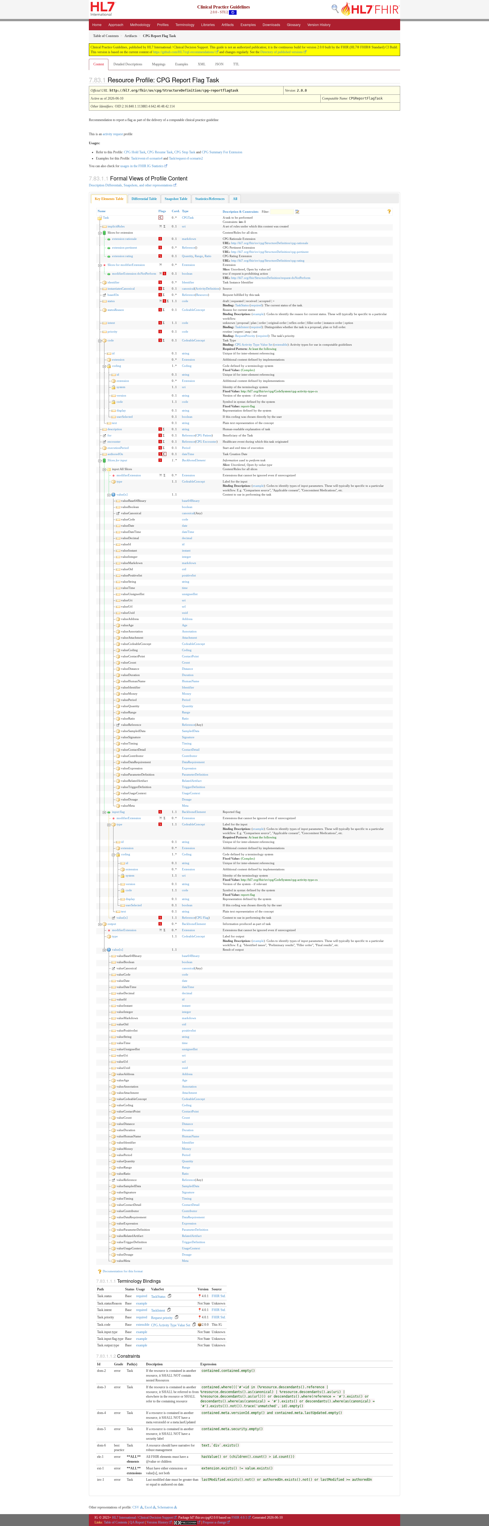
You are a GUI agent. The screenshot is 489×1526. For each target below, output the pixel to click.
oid (184, 569)
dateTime (188, 454)
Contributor (189, 755)
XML (201, 64)
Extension (188, 264)
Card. (176, 211)
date (184, 525)
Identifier (188, 282)
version (121, 395)
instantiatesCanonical (121, 288)
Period (186, 447)
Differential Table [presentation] (144, 199)
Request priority (162, 1318)
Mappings (159, 64)
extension (118, 359)
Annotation (189, 631)
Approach (115, 24)
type (119, 481)
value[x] (122, 494)
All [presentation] (235, 199)
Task (106, 217)
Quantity (187, 256)
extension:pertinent (124, 247)
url (184, 606)
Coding (187, 365)
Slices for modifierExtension (126, 264)
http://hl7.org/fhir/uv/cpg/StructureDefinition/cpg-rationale (269, 243)
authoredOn (115, 454)
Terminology (184, 24)
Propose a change (214, 1522)
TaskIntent (242, 327)
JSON (219, 64)
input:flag (118, 811)
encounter (114, 441)
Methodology (140, 24)
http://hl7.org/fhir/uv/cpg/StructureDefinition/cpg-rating (267, 260)
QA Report (137, 1522)
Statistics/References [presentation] (210, 199)
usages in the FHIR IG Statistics (142, 166)
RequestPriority (245, 335)
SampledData (190, 731)
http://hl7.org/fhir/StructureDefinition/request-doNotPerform (270, 277)
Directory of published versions (281, 52)
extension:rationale (124, 238)
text (114, 423)
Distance (187, 668)
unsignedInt (190, 594)
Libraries (208, 24)
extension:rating (122, 256)
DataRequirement (193, 762)
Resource (202, 294)
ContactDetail (191, 749)
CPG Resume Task (160, 152)
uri (184, 226)
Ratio (208, 256)
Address (187, 619)
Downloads (271, 24)
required (256, 305)
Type (185, 211)
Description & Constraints (240, 211)
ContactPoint (190, 656)
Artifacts (228, 24)
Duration (188, 675)
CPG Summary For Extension (222, 152)
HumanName (190, 681)
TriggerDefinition (193, 787)
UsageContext (191, 793)
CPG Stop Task (184, 152)
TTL (236, 64)
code (185, 301)
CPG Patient (204, 435)
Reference (188, 247)
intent (111, 322)
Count (186, 662)
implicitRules (116, 226)
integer (186, 556)
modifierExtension (129, 475)
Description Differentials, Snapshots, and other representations (131, 185)
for (109, 435)
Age (184, 625)
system (121, 387)
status (111, 301)
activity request (113, 134)
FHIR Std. (219, 1296)
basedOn (113, 294)
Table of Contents (115, 1522)
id (113, 353)
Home (97, 24)
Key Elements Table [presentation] (109, 199)
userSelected (125, 416)
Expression (189, 768)
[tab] (109, 199)
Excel (148, 1507)
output (112, 923)
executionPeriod (118, 447)
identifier (113, 282)
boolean (187, 273)
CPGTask (188, 217)
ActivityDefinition (207, 288)
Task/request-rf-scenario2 (186, 158)
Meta (185, 805)
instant (186, 550)
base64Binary (191, 500)
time (185, 587)
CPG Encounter (206, 441)
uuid (185, 612)
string (185, 353)
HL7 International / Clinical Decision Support (142, 1517)
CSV (135, 1507)
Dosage (187, 799)
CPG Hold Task (134, 152)
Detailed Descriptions (127, 64)
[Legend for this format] (389, 211)
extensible (281, 344)
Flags (162, 211)
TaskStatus (242, 305)
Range (199, 256)
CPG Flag (202, 917)
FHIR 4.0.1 (239, 1517)
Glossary (294, 24)
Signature (188, 737)
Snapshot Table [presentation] (176, 199)
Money (186, 693)
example (258, 314)
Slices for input (117, 460)
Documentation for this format (122, 1271)
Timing (187, 743)
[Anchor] (224, 79)
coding (116, 365)
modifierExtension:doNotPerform (134, 273)
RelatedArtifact (191, 780)
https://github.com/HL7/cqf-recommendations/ (184, 52)
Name (102, 211)
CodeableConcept (193, 309)
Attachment (189, 637)
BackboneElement (193, 460)
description (115, 429)
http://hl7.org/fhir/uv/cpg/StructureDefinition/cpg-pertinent (269, 251)
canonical (188, 288)
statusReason (116, 309)
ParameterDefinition (195, 774)
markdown (189, 238)
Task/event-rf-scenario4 (146, 158)
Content (98, 64)
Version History (319, 24)
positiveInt (189, 575)
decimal (187, 538)
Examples (248, 24)
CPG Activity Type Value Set (254, 344)
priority (112, 331)
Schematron (165, 1507)
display (121, 410)
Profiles (163, 24)
